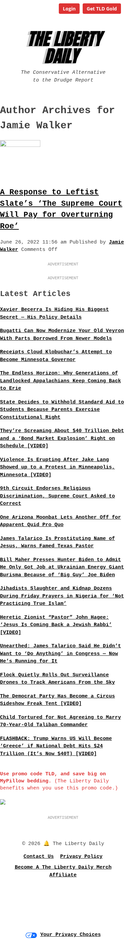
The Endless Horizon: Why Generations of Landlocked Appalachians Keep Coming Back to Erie (60, 380)
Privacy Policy (81, 857)
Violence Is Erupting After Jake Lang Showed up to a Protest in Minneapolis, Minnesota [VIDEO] (57, 467)
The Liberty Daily (64, 47)
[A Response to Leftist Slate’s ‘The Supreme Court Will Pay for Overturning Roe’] (20, 146)
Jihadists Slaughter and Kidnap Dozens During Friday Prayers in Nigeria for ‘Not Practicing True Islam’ (62, 596)
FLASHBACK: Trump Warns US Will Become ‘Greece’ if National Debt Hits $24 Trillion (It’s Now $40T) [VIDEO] (56, 746)
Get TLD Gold (102, 8)
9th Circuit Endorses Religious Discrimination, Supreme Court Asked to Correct (57, 496)
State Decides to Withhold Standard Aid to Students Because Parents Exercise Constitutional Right (62, 409)
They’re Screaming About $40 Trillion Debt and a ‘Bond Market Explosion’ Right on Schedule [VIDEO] (62, 438)
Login (69, 8)
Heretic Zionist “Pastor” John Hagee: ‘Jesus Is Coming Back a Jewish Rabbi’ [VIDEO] (56, 625)
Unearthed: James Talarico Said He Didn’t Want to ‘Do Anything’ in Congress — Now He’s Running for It (60, 653)
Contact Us (39, 857)
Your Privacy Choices (70, 935)
